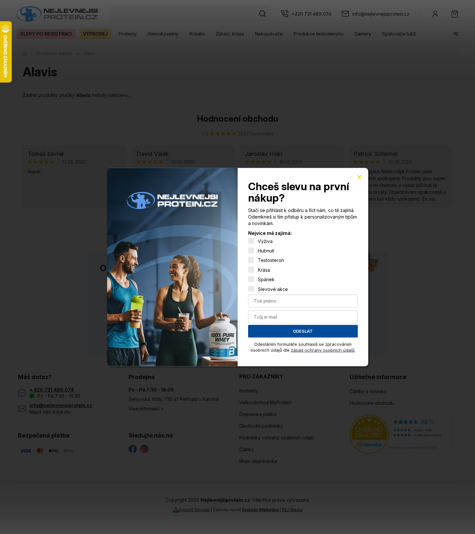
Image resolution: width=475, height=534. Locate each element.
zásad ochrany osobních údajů (323, 349)
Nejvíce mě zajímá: (270, 233)
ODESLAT (303, 331)
